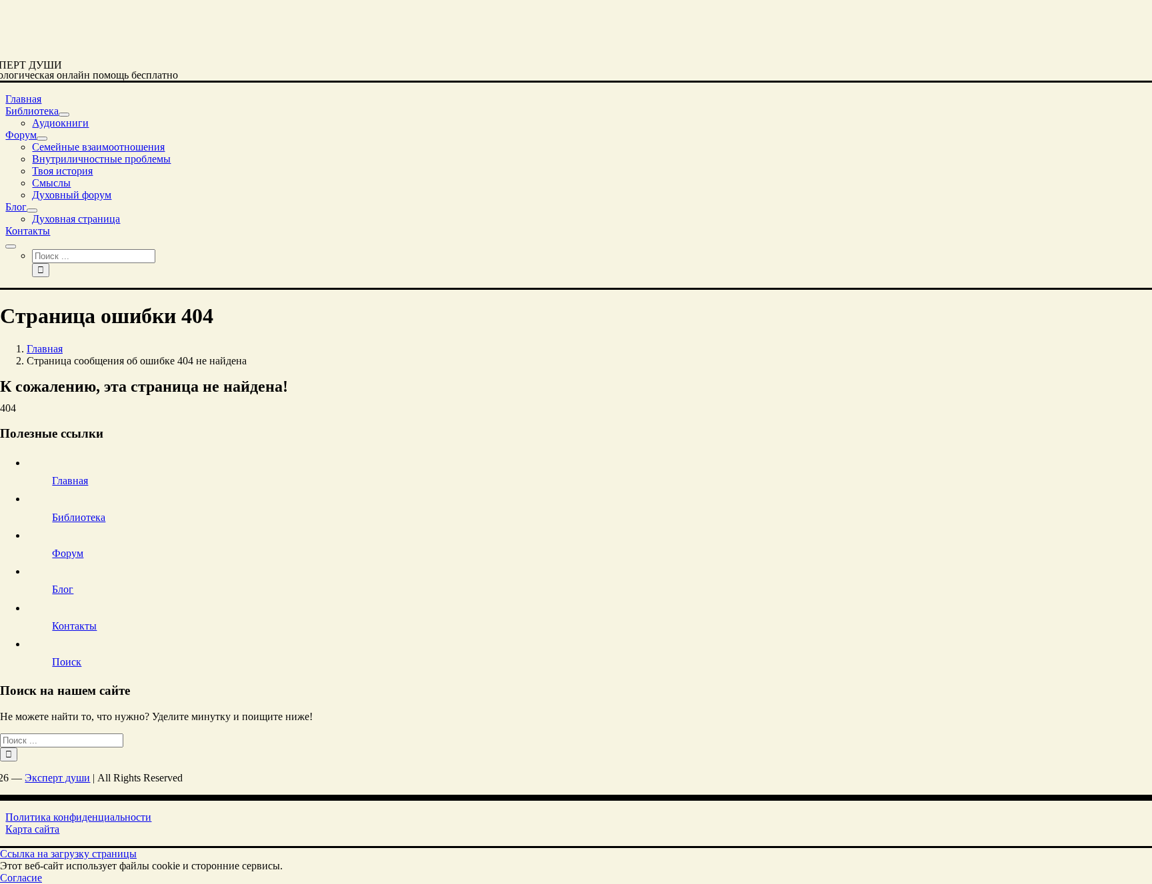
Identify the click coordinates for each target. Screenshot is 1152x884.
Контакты (74, 626)
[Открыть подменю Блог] (32, 211)
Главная (70, 480)
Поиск (66, 661)
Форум (67, 553)
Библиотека (78, 517)
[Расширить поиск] (10, 246)
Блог (62, 589)
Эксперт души (57, 777)
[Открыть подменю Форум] (42, 139)
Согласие (21, 877)
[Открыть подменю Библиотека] (64, 115)
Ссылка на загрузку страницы (68, 853)
